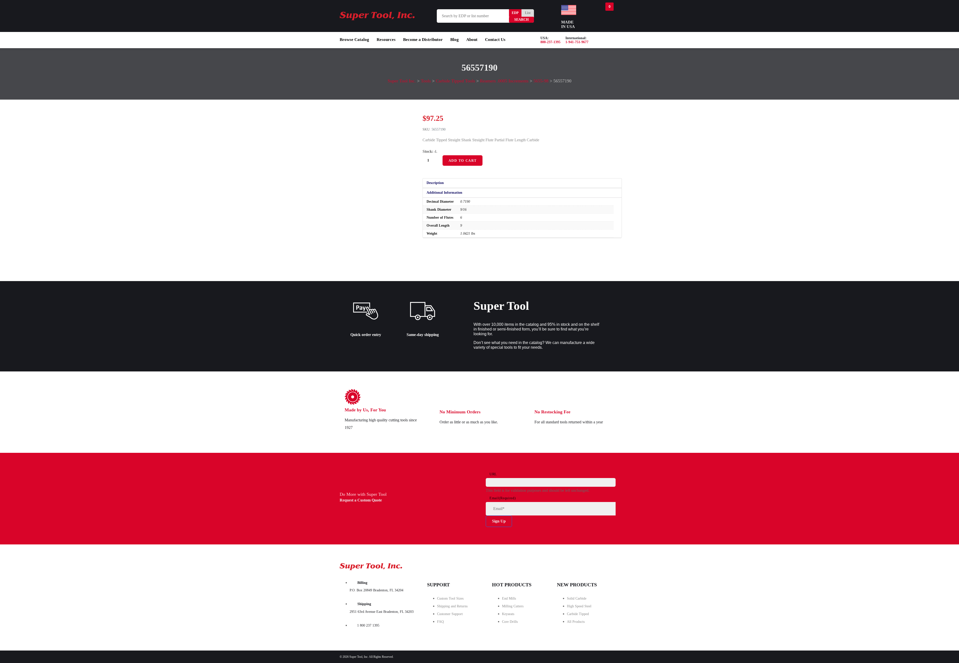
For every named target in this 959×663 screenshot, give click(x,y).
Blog (454, 39)
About (472, 39)
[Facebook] (551, 565)
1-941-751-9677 (576, 42)
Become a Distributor (423, 39)
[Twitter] (579, 565)
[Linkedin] (607, 565)
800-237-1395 (550, 42)
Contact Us (495, 39)
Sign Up (499, 521)
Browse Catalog (354, 39)
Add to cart (463, 161)
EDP (515, 13)
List (528, 13)
